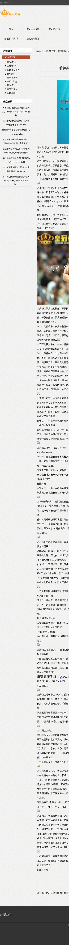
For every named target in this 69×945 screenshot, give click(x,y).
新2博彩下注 (50, 51)
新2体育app (33, 28)
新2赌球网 (33, 38)
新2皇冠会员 (12, 77)
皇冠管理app (12, 81)
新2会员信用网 (13, 70)
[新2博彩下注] (10, 17)
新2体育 (10, 85)
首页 (11, 28)
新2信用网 (11, 74)
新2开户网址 (11, 38)
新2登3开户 (55, 28)
